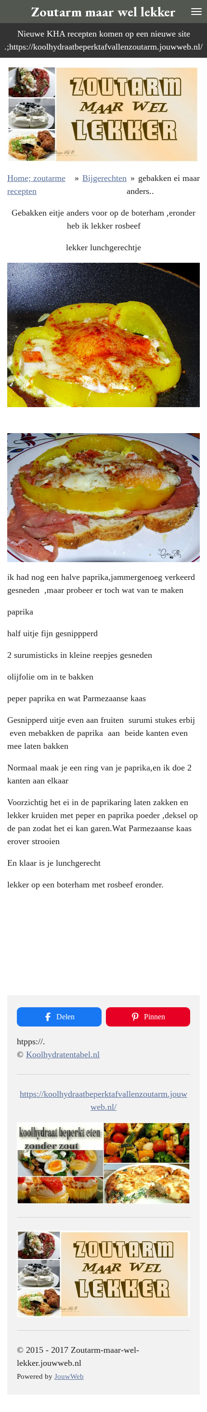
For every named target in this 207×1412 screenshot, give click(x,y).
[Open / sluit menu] (196, 11)
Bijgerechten (104, 178)
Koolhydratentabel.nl (63, 1054)
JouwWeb (69, 1376)
